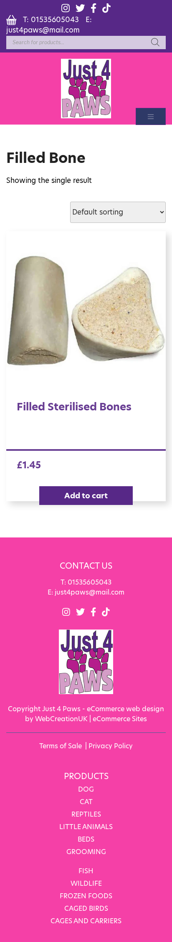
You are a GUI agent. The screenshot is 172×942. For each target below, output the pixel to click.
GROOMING (86, 852)
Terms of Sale (60, 746)
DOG (86, 789)
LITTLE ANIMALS (86, 827)
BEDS (86, 839)
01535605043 (55, 20)
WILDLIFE (86, 883)
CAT (86, 802)
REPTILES (86, 814)
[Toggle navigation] (151, 116)
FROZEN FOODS (86, 896)
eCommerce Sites (120, 719)
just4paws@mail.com (43, 30)
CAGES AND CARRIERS (86, 921)
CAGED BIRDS (86, 908)
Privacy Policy (111, 746)
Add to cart (86, 495)
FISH (86, 871)
